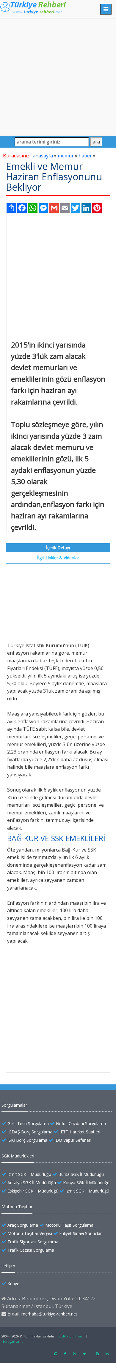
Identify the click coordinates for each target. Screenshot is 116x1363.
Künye (13, 1283)
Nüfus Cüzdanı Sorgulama (81, 1123)
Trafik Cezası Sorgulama (30, 1250)
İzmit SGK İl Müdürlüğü (29, 1174)
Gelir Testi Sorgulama (28, 1123)
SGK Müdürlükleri (17, 1156)
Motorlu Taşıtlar (16, 1206)
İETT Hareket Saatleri (79, 1132)
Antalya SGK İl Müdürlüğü (31, 1182)
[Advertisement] (58, 77)
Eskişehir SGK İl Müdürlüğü (32, 1191)
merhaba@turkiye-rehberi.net (49, 1314)
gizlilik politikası (71, 1336)
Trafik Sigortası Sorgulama (32, 1241)
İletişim (8, 1266)
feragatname (13, 1341)
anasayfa (43, 155)
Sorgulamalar (14, 1105)
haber (85, 155)
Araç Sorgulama (22, 1225)
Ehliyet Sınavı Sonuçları (81, 1233)
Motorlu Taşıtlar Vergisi (29, 1233)
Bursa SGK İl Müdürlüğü (81, 1174)
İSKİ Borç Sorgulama (27, 1140)
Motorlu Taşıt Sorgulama (69, 1225)
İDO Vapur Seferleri (72, 1140)
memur (66, 155)
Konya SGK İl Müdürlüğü (86, 1182)
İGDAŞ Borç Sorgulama (29, 1132)
